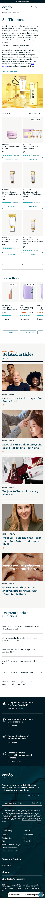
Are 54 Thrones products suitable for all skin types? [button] (20, 662)
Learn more (13, 725)
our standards (14, 709)
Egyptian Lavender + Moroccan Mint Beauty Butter (32, 194)
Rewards (27, 841)
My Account (28, 834)
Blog (26, 888)
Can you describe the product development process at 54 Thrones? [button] (19, 639)
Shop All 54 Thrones (10, 71)
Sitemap (18, 888)
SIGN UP (35, 803)
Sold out (33, 254)
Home (4, 13)
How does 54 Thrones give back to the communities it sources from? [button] (18, 683)
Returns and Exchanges (11, 844)
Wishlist (26, 838)
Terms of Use (29, 887)
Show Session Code (10, 851)
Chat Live (5, 835)
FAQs (4, 841)
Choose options (12, 159)
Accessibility (35, 885)
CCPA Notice (18, 887)
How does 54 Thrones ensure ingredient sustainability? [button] (18, 651)
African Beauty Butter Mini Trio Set (31, 147)
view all (5, 358)
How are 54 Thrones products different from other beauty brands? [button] (20, 628)
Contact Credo (8, 838)
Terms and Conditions (29, 820)
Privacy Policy (6, 887)
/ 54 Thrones (16, 13)
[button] (32, 7)
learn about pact (15, 761)
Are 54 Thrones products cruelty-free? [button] (17, 673)
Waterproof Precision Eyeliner (9, 308)
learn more (13, 742)
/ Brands (9, 13)
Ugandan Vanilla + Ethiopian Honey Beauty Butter (33, 241)
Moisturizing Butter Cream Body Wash (10, 240)
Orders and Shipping (10, 847)
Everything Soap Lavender (26, 308)
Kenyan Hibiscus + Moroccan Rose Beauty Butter (11, 194)
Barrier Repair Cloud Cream (10, 147)
